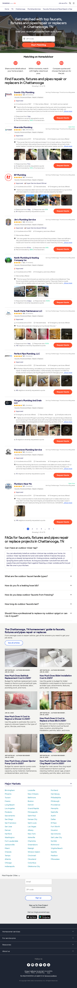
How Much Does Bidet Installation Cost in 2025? (56, 676)
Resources (6, 945)
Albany (30, 830)
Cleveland (32, 859)
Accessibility (48, 972)
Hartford (8, 834)
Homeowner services (11, 932)
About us (6, 951)
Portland (54, 790)
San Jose (8, 827)
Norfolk (54, 841)
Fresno (7, 801)
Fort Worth (55, 827)
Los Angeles (10, 808)
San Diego (9, 819)
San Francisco (10, 823)
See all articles (14, 643)
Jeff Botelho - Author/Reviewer (17, 670)
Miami (7, 848)
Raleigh (31, 848)
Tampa (7, 856)
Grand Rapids (33, 808)
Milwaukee (55, 859)
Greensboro (33, 845)
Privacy (27, 971)
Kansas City (32, 819)
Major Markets (13, 783)
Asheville (31, 837)
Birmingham (10, 790)
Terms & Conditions (51, 976)
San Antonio (56, 834)
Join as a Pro (63, 3)
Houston (54, 830)
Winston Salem (34, 852)
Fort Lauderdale (11, 841)
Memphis (54, 808)
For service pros (9, 938)
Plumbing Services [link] (34, 9)
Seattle (54, 852)
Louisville (31, 790)
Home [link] (7, 9)
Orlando (8, 852)
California (33, 971)
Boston (31, 801)
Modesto (8, 812)
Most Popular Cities (10, 876)
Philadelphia (56, 798)
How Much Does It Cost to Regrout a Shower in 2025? (17, 717)
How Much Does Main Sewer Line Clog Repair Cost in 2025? (55, 762)
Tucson (8, 798)
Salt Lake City (56, 837)
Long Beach (10, 805)
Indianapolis (10, 866)
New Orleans (33, 794)
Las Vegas (32, 827)
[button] (19, 154)
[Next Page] (53, 529)
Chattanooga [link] (20, 9)
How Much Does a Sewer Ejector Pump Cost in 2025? (20, 762)
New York (32, 834)
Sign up (38, 898)
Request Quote (63, 118)
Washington (10, 837)
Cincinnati (32, 856)
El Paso (54, 823)
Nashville (54, 812)
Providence (55, 805)
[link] (38, 94)
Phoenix (8, 794)
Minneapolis (32, 812)
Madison (54, 856)
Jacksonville (10, 845)
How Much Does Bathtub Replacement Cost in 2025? (18, 676)
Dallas (53, 819)
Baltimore (32, 798)
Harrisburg (55, 794)
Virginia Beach (57, 848)
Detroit (31, 805)
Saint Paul (32, 816)
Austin (53, 816)
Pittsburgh (55, 801)
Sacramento (10, 816)
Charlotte (32, 841)
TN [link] (12, 9)
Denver (8, 830)
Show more (68, 111)
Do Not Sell (40, 971)
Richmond (55, 845)
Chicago (8, 863)
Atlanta (8, 859)
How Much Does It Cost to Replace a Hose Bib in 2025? (53, 719)
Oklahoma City (34, 866)
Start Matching (38, 45)
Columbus (32, 863)
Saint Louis (32, 823)
